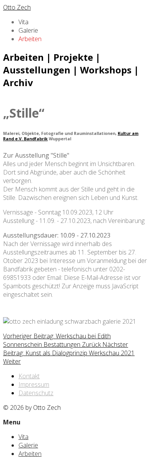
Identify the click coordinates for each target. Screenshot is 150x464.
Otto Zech (17, 7)
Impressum (33, 384)
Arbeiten (30, 39)
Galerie (28, 30)
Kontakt (29, 376)
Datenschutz (35, 393)
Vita (23, 22)
